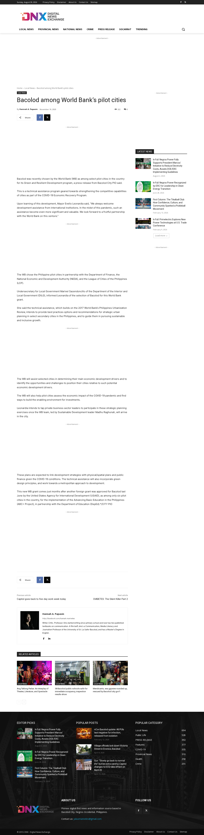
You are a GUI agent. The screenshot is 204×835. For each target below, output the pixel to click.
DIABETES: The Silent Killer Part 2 (110, 599)
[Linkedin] (49, 638)
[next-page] (24, 702)
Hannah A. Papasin (28, 109)
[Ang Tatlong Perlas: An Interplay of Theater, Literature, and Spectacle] (34, 673)
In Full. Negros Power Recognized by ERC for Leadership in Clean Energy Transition (169, 185)
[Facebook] (181, 2)
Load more (160, 235)
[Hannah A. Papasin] (29, 626)
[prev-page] (19, 702)
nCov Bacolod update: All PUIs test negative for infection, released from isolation (109, 732)
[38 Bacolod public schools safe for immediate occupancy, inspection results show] (72, 673)
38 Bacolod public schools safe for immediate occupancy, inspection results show (71, 691)
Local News (30, 88)
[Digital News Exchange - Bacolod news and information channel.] (42, 16)
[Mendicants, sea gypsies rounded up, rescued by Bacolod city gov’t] (110, 673)
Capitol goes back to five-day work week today (41, 599)
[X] (185, 2)
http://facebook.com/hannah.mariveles (58, 618)
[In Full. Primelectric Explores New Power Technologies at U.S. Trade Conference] (143, 223)
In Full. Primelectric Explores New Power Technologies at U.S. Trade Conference (170, 222)
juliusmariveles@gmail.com (88, 818)
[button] (183, 29)
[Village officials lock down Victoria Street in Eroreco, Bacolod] (84, 749)
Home (19, 88)
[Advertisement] (126, 16)
